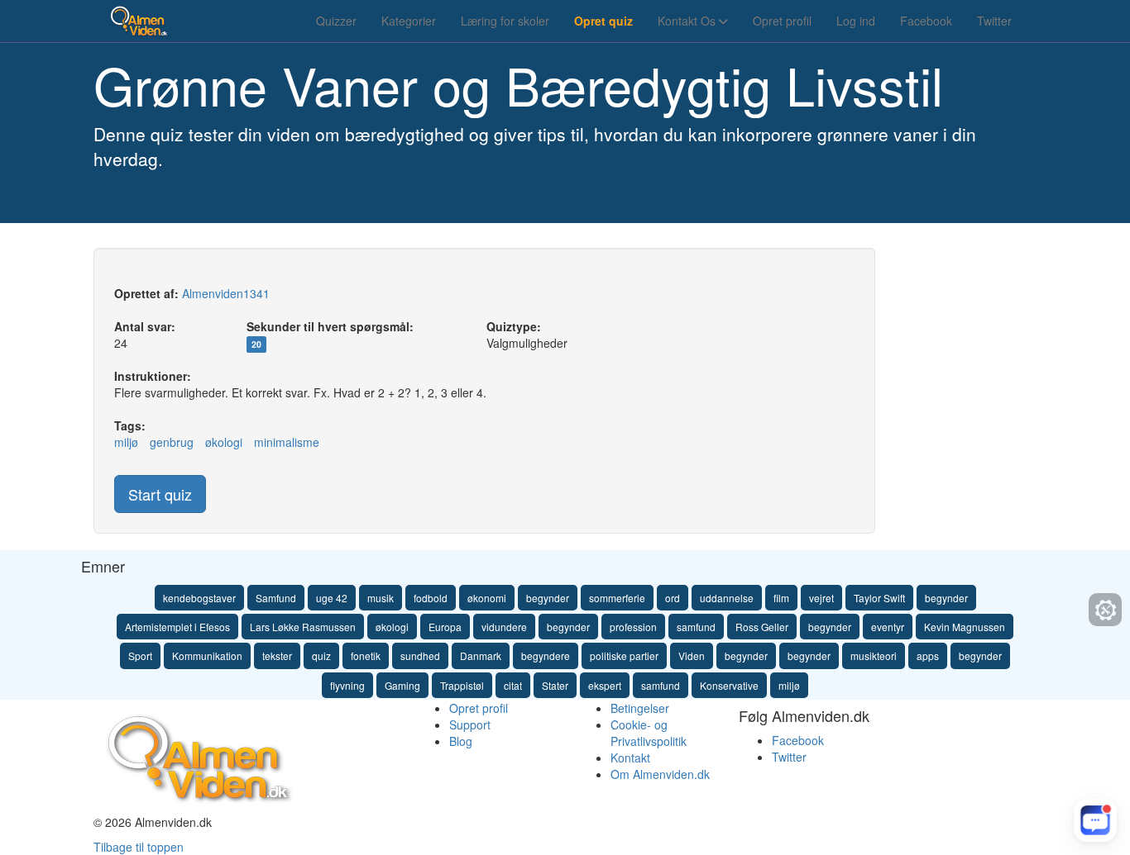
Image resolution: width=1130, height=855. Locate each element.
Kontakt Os (688, 20)
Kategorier (408, 20)
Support (470, 724)
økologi (223, 442)
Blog (460, 741)
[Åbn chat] (1095, 820)
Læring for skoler (505, 20)
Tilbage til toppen (138, 846)
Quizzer (336, 20)
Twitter (994, 20)
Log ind (855, 20)
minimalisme (286, 442)
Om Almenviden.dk (660, 774)
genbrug (172, 442)
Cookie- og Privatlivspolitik (648, 732)
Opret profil (782, 20)
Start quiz (160, 494)
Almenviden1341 (226, 293)
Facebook (926, 20)
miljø (126, 442)
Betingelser (639, 708)
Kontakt (630, 757)
